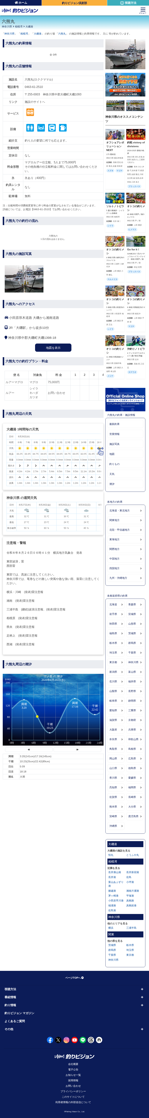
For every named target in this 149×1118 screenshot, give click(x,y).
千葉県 (132, 652)
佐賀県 (113, 797)
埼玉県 (113, 652)
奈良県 (113, 739)
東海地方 (114, 539)
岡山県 (113, 758)
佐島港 (112, 910)
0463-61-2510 (34, 86)
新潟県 (113, 671)
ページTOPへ (73, 977)
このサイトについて (73, 1096)
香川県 (113, 777)
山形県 (132, 623)
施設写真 (114, 444)
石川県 (113, 681)
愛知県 (113, 710)
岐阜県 (113, 700)
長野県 (132, 691)
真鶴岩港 (131, 905)
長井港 (112, 877)
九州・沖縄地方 (118, 577)
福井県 (132, 681)
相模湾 (19, 26)
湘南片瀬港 (132, 890)
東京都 (113, 662)
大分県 (132, 806)
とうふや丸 (132, 854)
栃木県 (113, 642)
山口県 (113, 768)
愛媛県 (132, 777)
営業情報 (114, 434)
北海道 (113, 604)
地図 (111, 454)
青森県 (132, 604)
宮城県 (132, 614)
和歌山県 (133, 739)
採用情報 (73, 1080)
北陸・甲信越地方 (119, 529)
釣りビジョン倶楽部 (74, 3)
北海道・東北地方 (119, 510)
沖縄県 (113, 825)
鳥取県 (113, 748)
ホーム (23, 2)
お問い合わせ (73, 1085)
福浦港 (112, 905)
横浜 (110, 927)
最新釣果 (114, 424)
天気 (111, 474)
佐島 (128, 877)
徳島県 (132, 768)
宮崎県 (113, 816)
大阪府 (113, 729)
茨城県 (132, 633)
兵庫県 (132, 729)
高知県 (113, 787)
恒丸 (110, 854)
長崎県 (132, 797)
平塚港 (130, 895)
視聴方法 (130, 2)
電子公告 (73, 1069)
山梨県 (113, 691)
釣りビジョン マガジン (19, 1013)
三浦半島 (131, 927)
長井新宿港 (132, 872)
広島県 (132, 758)
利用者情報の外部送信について (73, 1102)
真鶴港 (130, 900)
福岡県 (132, 787)
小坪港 (130, 882)
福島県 (113, 633)
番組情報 (10, 997)
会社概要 (73, 1064)
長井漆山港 (114, 872)
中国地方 (114, 558)
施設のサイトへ (35, 101)
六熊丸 (62, 33)
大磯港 (29, 26)
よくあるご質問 (15, 1021)
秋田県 (113, 623)
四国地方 (114, 568)
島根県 (132, 748)
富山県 (132, 671)
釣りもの (114, 464)
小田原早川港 (116, 900)
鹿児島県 (133, 816)
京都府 (132, 720)
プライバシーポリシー (73, 1091)
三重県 (132, 710)
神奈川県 (7, 26)
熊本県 (113, 806)
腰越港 (112, 890)
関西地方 (114, 549)
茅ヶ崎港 (113, 895)
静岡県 (132, 700)
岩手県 (113, 614)
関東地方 (114, 520)
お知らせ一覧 (73, 1074)
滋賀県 (113, 720)
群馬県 (132, 642)
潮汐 (111, 484)
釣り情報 (10, 1005)
